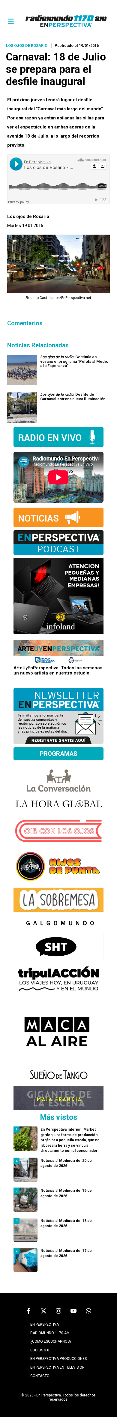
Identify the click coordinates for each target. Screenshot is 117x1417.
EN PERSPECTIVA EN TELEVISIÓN (57, 1367)
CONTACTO (40, 1376)
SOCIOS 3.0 (39, 1350)
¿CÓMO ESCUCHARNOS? (50, 1341)
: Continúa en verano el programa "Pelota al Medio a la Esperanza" (74, 361)
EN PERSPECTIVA (44, 1324)
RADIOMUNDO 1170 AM (50, 1333)
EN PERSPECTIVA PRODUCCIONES (58, 1359)
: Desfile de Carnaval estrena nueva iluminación (72, 396)
